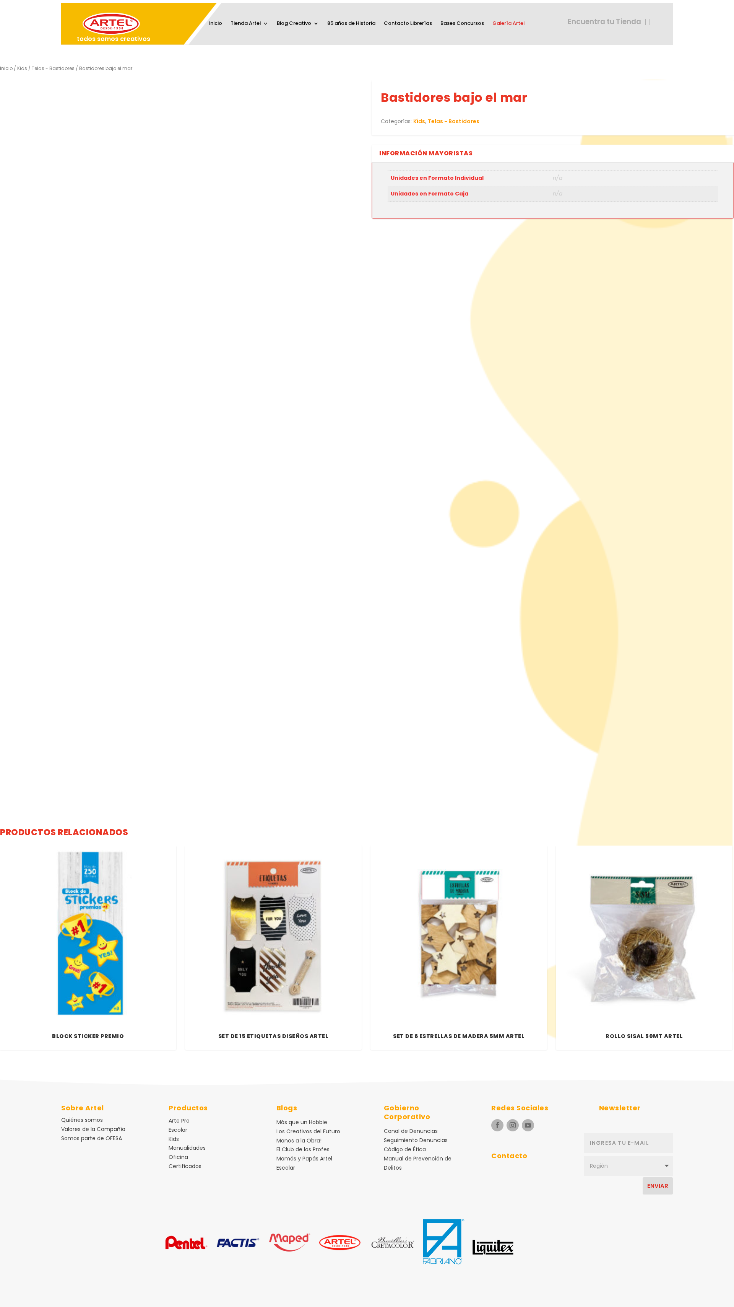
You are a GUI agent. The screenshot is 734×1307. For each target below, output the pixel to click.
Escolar (178, 1130)
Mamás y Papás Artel (304, 1158)
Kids (22, 68)
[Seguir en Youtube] (528, 1125)
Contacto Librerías (408, 24)
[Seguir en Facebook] (497, 1125)
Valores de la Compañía (93, 1129)
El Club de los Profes (303, 1149)
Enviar (657, 1186)
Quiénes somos (82, 1120)
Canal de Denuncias (411, 1131)
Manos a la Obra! (299, 1140)
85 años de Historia (351, 24)
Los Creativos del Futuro (308, 1131)
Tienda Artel (246, 24)
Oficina (178, 1157)
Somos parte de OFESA (91, 1138)
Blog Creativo (294, 24)
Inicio (215, 24)
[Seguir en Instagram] (513, 1125)
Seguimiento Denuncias (416, 1140)
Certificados (185, 1166)
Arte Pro (179, 1120)
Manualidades (187, 1148)
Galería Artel (508, 24)
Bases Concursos (462, 24)
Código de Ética (405, 1149)
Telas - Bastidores (53, 68)
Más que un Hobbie (301, 1122)
